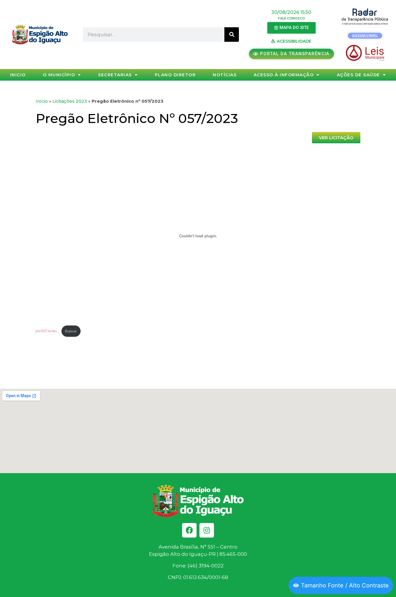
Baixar (71, 331)
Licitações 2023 (69, 101)
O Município (59, 74)
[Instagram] (206, 530)
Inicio (18, 74)
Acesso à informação (284, 74)
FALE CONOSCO (291, 18)
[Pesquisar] (231, 34)
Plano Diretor (175, 74)
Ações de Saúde (358, 74)
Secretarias (115, 74)
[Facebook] (189, 530)
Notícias (225, 74)
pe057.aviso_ (47, 331)
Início (42, 101)
